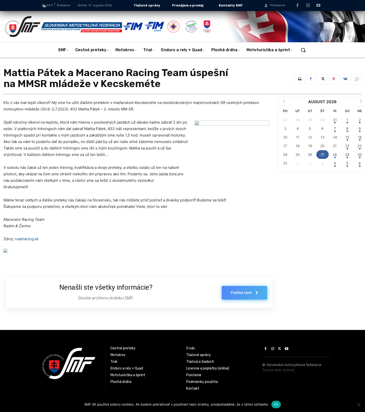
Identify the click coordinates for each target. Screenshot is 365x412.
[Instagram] (308, 5)
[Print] (299, 79)
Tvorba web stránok (278, 370)
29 (347, 154)
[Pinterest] (334, 79)
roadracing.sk (26, 238)
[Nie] (358, 404)
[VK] (345, 79)
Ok (276, 404)
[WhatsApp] (357, 79)
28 (335, 154)
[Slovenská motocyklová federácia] (63, 26)
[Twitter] (322, 79)
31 (335, 120)
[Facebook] (297, 5)
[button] (303, 50)
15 (347, 137)
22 (347, 146)
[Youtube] (318, 5)
